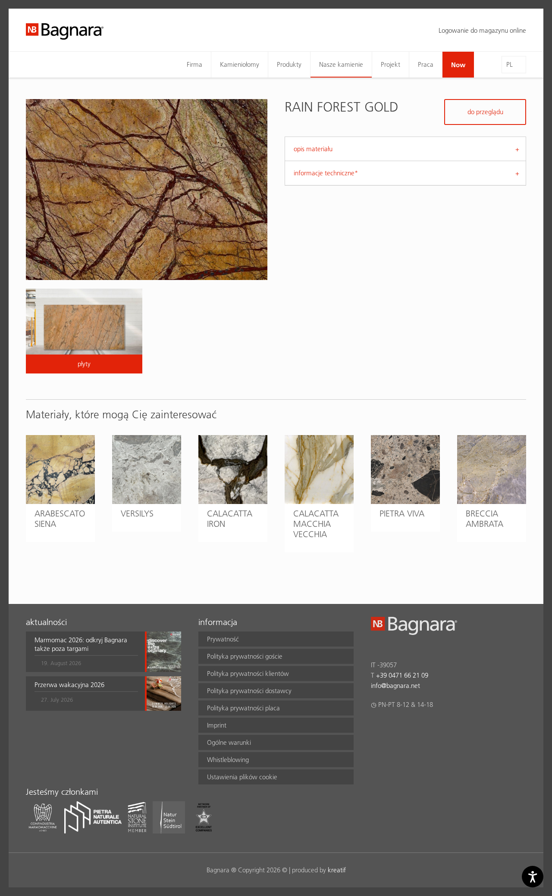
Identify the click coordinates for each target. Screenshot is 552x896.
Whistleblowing (228, 760)
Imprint (216, 725)
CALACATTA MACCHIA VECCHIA (316, 523)
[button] (86, 652)
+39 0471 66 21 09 (402, 675)
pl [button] (509, 64)
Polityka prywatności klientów (248, 673)
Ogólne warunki (229, 742)
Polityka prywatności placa (243, 708)
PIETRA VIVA (402, 513)
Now (458, 64)
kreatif (337, 870)
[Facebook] (376, 727)
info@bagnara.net (395, 685)
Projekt (390, 64)
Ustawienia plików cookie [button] (242, 777)
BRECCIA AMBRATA (484, 518)
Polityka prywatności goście (244, 656)
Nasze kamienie (341, 64)
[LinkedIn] (409, 727)
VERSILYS (137, 513)
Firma (194, 64)
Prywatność (223, 639)
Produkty (289, 64)
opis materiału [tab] (313, 149)
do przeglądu (485, 112)
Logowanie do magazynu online (482, 30)
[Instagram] (393, 727)
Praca (425, 64)
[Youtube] (426, 727)
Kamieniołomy (239, 64)
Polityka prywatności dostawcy (249, 691)
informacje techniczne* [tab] (326, 173)
